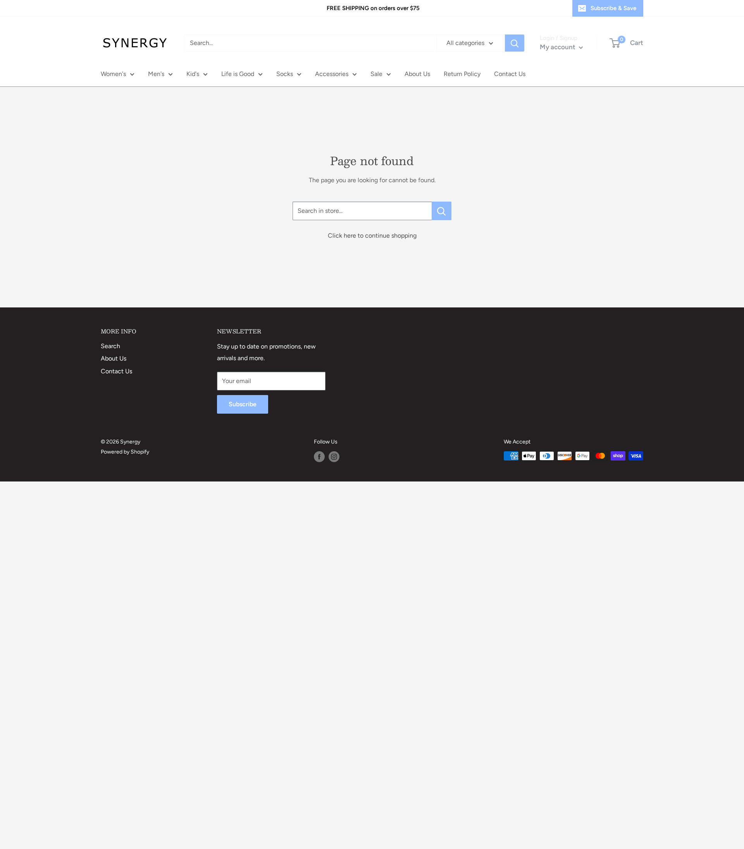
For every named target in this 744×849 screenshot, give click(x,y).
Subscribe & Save (613, 8)
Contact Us (509, 74)
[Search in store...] (441, 211)
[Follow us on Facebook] (319, 456)
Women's (113, 74)
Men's (156, 74)
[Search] (514, 43)
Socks (284, 74)
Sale (376, 74)
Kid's (192, 74)
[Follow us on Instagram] (334, 456)
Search (110, 346)
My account (558, 47)
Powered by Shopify (125, 452)
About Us (417, 74)
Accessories (331, 74)
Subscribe (243, 404)
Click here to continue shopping (372, 235)
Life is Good (237, 74)
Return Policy (462, 74)
